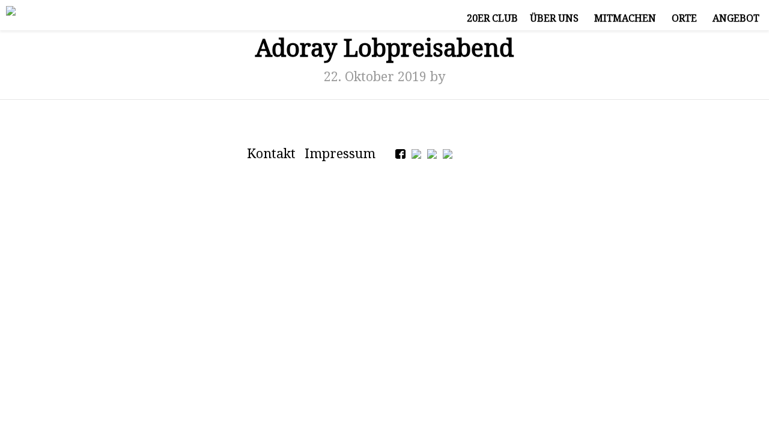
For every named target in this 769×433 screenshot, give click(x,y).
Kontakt (271, 153)
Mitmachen (625, 18)
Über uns (554, 18)
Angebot (736, 18)
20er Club (492, 18)
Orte (684, 18)
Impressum (340, 153)
